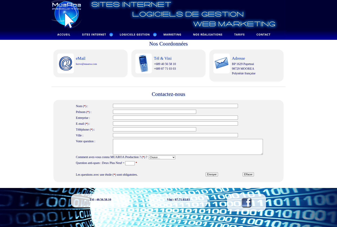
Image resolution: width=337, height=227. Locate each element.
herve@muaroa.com (86, 63)
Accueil (63, 34)
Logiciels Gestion (135, 34)
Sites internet (94, 34)
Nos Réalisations (208, 34)
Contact (263, 34)
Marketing (172, 34)
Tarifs (239, 34)
